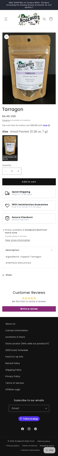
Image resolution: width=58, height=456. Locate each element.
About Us (10, 323)
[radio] (10, 148)
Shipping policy (47, 446)
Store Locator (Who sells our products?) (27, 343)
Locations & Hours (15, 337)
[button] (6, 19)
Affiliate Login (12, 389)
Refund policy (44, 441)
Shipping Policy (13, 369)
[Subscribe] (45, 408)
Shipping (6, 120)
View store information (17, 240)
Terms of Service (14, 383)
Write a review (29, 308)
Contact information (30, 450)
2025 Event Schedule (16, 350)
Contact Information (16, 330)
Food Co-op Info (14, 356)
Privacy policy (12, 446)
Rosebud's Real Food (24, 441)
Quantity (6, 165)
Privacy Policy (12, 376)
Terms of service (29, 446)
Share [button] (9, 275)
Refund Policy (12, 363)
